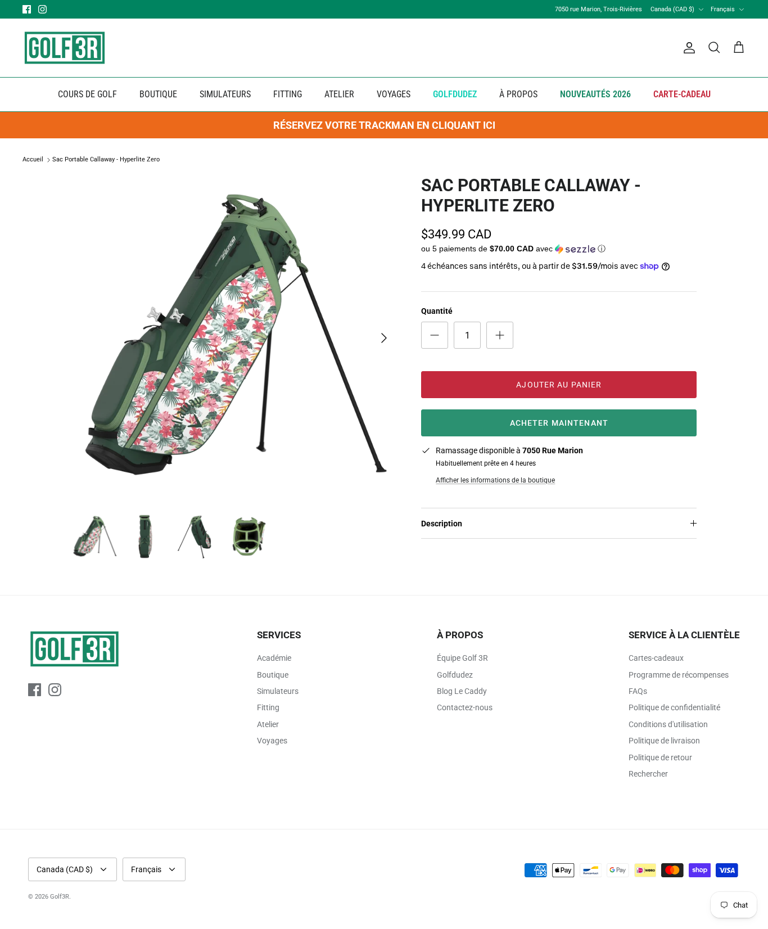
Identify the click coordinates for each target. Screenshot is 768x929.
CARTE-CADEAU (682, 94)
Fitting (268, 707)
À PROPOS (518, 94)
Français (723, 9)
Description (441, 523)
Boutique (272, 674)
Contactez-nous (465, 707)
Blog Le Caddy (462, 691)
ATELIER (339, 94)
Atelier (268, 724)
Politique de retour (660, 757)
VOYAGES (393, 94)
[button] (513, 249)
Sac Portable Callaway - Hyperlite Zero (106, 160)
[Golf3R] (64, 48)
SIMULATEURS (225, 94)
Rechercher (648, 773)
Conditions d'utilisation (668, 724)
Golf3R (59, 896)
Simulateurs (278, 691)
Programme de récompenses (679, 674)
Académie (274, 657)
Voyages (272, 740)
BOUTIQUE (158, 94)
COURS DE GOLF (87, 94)
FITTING (287, 94)
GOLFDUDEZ (455, 94)
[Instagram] (42, 9)
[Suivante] (384, 338)
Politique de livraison (664, 740)
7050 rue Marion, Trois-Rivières (598, 9)
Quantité (437, 310)
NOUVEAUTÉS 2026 (595, 94)
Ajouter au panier (559, 384)
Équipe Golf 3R (462, 657)
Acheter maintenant (559, 422)
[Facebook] (26, 9)
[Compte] (687, 48)
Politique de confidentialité (674, 707)
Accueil (32, 160)
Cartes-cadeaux (656, 657)
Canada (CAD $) (672, 9)
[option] (234, 338)
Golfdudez (455, 674)
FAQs (638, 691)
